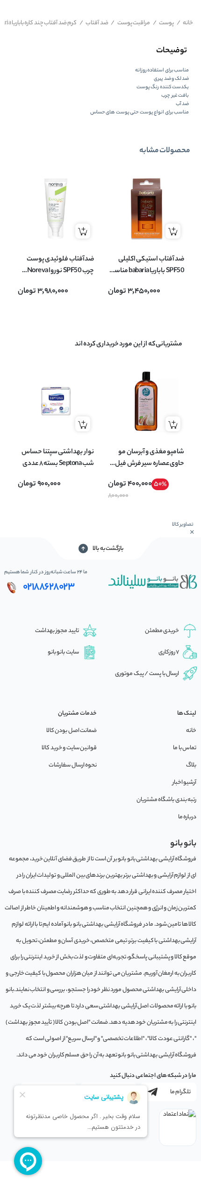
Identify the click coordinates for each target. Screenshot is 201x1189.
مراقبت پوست (130, 23)
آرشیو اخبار (184, 783)
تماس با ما (184, 748)
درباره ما (187, 817)
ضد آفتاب (93, 23)
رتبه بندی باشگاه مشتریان (166, 800)
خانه (185, 23)
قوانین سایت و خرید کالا (69, 748)
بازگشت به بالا (108, 549)
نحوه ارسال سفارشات (73, 765)
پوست (163, 23)
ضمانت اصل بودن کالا (71, 731)
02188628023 (49, 587)
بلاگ (191, 765)
